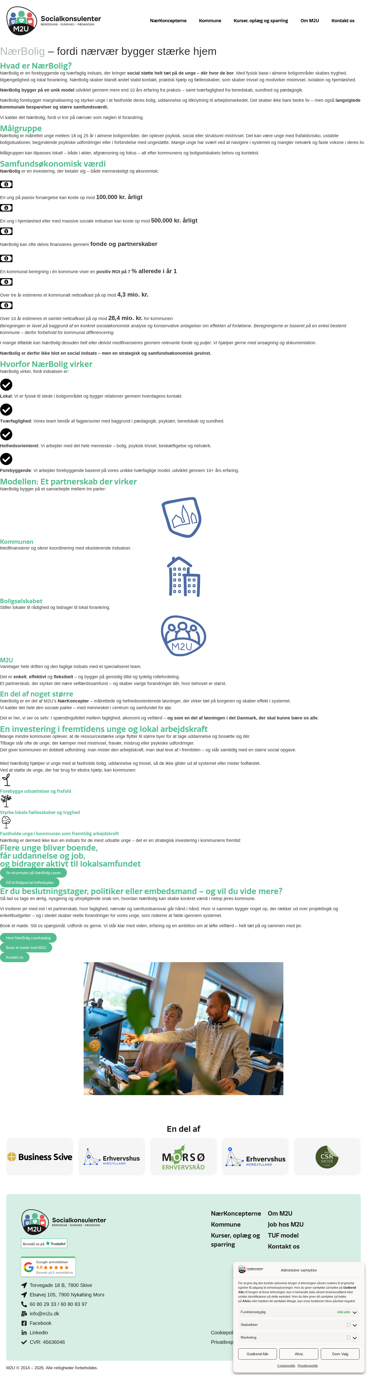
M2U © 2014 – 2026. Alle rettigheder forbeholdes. (52, 1368)
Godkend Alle (257, 1354)
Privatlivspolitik (308, 1366)
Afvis (299, 1354)
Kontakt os (343, 20)
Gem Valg (340, 1354)
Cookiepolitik (286, 1366)
